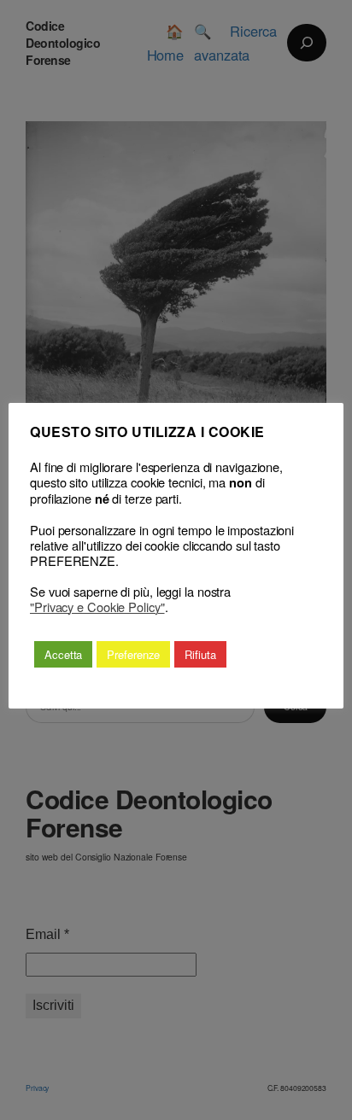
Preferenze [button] (133, 654)
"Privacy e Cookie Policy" (97, 607)
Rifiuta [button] (200, 654)
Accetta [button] (63, 654)
